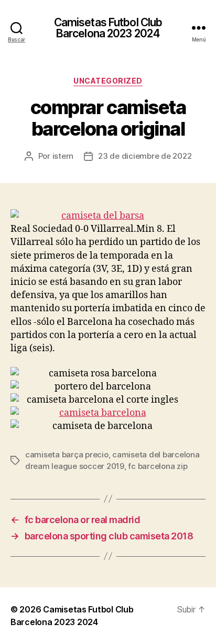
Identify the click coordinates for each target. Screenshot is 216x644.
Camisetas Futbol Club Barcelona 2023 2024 (108, 28)
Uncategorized (108, 80)
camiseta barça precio (67, 454)
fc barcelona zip (157, 466)
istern (62, 156)
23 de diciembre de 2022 (144, 156)
